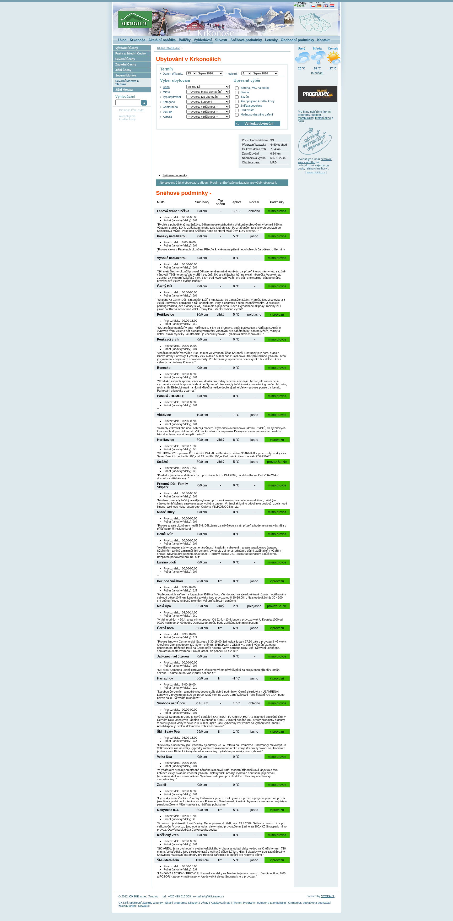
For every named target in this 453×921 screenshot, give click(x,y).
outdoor (316, 114)
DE (318, 3)
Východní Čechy (126, 48)
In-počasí (317, 72)
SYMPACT (328, 896)
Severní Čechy (125, 59)
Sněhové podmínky (175, 175)
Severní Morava (125, 75)
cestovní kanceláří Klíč (315, 160)
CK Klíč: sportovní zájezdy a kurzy (140, 902)
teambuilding (306, 117)
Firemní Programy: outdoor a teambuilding (259, 902)
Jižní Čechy (123, 70)
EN (324, 3)
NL (330, 3)
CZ (310, 3)
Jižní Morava (124, 89)
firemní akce (323, 117)
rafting (310, 168)
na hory (322, 168)
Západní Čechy (125, 64)
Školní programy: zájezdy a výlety (186, 902)
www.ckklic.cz (316, 172)
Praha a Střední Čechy (130, 53)
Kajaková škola (220, 902)
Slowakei (143, 905)
